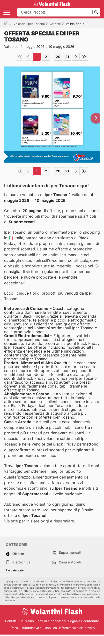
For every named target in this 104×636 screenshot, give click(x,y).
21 (67, 57)
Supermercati (70, 552)
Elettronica (21, 562)
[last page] (84, 57)
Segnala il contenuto (83, 621)
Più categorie (15, 570)
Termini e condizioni (51, 621)
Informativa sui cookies (39, 628)
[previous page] (28, 57)
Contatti (11, 621)
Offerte (55, 24)
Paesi (15, 628)
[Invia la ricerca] (96, 12)
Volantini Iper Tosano (29, 24)
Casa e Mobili (70, 562)
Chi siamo (26, 621)
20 (58, 57)
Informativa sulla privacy (77, 628)
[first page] (20, 57)
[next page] (76, 57)
